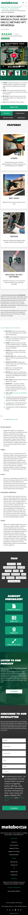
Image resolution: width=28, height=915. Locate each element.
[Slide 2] (10, 66)
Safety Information (14, 854)
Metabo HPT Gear (14, 848)
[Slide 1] (8, 66)
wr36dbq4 (15, 570)
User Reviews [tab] (20, 113)
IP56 (3, 577)
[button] (14, 107)
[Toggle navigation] (26, 3)
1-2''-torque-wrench (21, 577)
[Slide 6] (16, 66)
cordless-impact (11, 564)
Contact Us (14, 842)
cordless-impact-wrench (10, 567)
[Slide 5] (14, 66)
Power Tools (5, 9)
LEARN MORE (14, 691)
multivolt (24, 574)
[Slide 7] (18, 66)
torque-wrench (6, 574)
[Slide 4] (13, 66)
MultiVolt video (14, 419)
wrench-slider (21, 567)
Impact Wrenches (14, 9)
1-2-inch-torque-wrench (14, 581)
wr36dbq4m (8, 570)
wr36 (21, 570)
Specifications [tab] (8, 117)
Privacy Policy (9, 798)
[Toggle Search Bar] (23, 3)
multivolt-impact (16, 574)
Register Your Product (14, 851)
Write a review (5, 38)
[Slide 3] (11, 66)
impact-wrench (10, 577)
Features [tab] (6, 113)
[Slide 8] (19, 66)
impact (19, 564)
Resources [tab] (21, 117)
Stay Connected (14, 845)
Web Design (12, 913)
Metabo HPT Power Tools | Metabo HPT (11, 7)
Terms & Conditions (10, 902)
